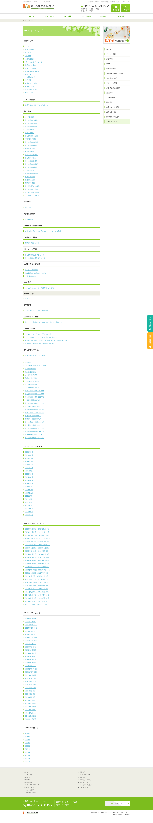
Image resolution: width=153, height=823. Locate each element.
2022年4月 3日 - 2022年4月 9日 (36, 573)
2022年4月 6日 (30, 675)
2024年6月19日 (30, 656)
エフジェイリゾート (32, 195)
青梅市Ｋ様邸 (29, 133)
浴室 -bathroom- (31, 276)
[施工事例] (67, 16)
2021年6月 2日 (30, 691)
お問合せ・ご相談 (31, 83)
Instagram (125, 8)
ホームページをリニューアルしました (38, 334)
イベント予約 (150, 323)
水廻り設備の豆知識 (32, 71)
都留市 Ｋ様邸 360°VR (33, 416)
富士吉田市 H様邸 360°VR (34, 428)
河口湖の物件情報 (31, 384)
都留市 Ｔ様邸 (30, 183)
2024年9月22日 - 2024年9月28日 (37, 554)
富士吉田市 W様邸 (31, 164)
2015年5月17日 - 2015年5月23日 (37, 595)
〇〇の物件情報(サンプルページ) (36, 365)
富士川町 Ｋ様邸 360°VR (34, 425)
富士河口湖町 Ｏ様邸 (32, 186)
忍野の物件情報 (30, 369)
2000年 (27, 762)
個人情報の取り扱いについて (35, 355)
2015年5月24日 (30, 703)
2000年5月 (29, 515)
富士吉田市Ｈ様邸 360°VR (34, 397)
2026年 (27, 733)
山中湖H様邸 (29, 117)
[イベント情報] (50, 16)
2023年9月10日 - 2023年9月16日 (37, 564)
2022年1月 (29, 496)
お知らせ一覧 (29, 86)
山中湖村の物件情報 (32, 381)
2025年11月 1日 (30, 634)
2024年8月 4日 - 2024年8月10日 (37, 557)
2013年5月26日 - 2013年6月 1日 (36, 601)
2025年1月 (29, 471)
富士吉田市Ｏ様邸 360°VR (34, 391)
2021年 (27, 749)
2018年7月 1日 (30, 697)
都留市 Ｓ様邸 (30, 180)
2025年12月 (29, 458)
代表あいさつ (32, 77)
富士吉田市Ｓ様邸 (31, 123)
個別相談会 (150, 340)
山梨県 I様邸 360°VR (32, 400)
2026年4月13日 (30, 622)
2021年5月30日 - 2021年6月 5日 (37, 585)
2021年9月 (29, 499)
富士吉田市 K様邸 (31, 167)
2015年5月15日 (30, 713)
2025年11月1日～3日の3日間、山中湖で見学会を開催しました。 (48, 340)
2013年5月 (29, 512)
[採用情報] (121, 16)
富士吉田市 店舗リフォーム (34, 255)
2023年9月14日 (30, 663)
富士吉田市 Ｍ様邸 (31, 142)
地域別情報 (29, 219)
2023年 (27, 743)
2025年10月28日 (31, 641)
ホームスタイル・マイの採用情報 (36, 310)
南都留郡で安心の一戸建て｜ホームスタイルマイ (36, 2)
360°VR (28, 56)
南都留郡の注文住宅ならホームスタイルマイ (104, 812)
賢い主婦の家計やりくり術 (34, 438)
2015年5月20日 (30, 710)
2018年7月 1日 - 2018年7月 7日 (36, 589)
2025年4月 (29, 468)
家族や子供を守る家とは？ (34, 435)
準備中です (29, 362)
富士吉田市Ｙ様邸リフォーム (35, 258)
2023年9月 (29, 483)
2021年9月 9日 (30, 685)
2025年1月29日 (30, 647)
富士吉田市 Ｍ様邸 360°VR (34, 409)
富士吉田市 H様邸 (31, 161)
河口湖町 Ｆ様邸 (30, 139)
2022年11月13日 (31, 672)
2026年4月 (29, 455)
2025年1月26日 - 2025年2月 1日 (36, 551)
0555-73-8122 (95, 8)
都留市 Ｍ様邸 (30, 177)
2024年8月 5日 (30, 653)
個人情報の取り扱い (32, 89)
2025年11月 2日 (30, 631)
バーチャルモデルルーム (33, 62)
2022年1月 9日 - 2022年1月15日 (36, 576)
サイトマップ (29, 93)
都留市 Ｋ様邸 (30, 148)
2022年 (27, 746)
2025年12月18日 (31, 628)
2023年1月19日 (30, 666)
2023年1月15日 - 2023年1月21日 (37, 567)
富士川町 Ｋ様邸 (30, 158)
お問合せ (115, 8)
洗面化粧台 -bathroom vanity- (36, 273)
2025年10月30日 (31, 637)
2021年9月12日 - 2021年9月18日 (37, 579)
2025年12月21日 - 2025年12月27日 (37, 535)
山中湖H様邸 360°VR (32, 387)
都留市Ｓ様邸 (29, 152)
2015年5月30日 (30, 700)
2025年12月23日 (31, 625)
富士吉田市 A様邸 (31, 145)
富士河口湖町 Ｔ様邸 (32, 192)
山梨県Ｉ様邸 (29, 130)
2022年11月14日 (31, 669)
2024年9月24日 (30, 650)
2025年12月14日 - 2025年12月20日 (38, 538)
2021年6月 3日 (30, 688)
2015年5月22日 (30, 706)
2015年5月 (29, 508)
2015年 (27, 755)
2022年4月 (29, 493)
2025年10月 (29, 464)
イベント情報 (29, 49)
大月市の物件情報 (31, 375)
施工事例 (28, 52)
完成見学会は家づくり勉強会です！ (37, 105)
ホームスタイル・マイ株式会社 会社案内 (39, 288)
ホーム (27, 46)
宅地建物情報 (29, 59)
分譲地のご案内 (30, 65)
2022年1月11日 (30, 678)
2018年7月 (29, 505)
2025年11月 (29, 461)
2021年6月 (29, 502)
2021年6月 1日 (30, 694)
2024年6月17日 (30, 659)
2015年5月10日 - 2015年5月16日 (37, 598)
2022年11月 (29, 490)
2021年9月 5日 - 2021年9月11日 (36, 582)
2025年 (27, 736)
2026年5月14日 (30, 618)
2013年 (27, 758)
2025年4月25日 (30, 644)
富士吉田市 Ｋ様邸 (31, 136)
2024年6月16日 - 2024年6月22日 (37, 560)
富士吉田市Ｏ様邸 (31, 120)
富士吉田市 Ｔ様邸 (31, 189)
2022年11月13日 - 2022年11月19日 (37, 570)
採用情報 (28, 80)
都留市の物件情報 (31, 378)
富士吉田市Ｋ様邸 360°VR (34, 403)
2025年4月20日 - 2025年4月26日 (37, 548)
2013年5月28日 (30, 716)
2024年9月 (29, 474)
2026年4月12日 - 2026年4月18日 (37, 532)
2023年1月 (29, 486)
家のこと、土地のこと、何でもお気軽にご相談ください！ (45, 322)
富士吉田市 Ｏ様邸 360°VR (34, 422)
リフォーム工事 (30, 68)
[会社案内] (103, 16)
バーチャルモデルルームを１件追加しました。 (41, 337)
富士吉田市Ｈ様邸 (31, 126)
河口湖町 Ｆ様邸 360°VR (34, 406)
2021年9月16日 (30, 681)
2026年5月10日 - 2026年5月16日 (37, 529)
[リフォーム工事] (85, 16)
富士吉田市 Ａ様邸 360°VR (34, 413)
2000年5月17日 (30, 719)
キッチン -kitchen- (31, 270)
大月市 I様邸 (29, 170)
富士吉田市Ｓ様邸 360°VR (34, 394)
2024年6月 (29, 480)
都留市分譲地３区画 (32, 243)
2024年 (27, 740)
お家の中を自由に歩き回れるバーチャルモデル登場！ (44, 231)
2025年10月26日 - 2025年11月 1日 (37, 545)
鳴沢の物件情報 (30, 372)
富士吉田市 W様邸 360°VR (34, 431)
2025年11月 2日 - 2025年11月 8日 (37, 542)
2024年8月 (29, 477)
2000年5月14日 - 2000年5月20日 (37, 604)
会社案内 (28, 74)
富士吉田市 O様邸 (31, 155)
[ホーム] (32, 16)
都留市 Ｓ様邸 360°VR (33, 419)
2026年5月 (29, 452)
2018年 (27, 752)
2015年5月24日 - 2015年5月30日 (37, 592)
